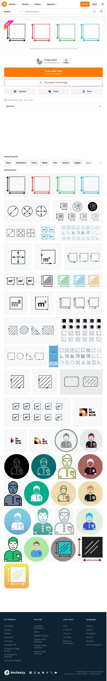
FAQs (64, 625)
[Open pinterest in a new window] (43, 675)
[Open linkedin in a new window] (39, 675)
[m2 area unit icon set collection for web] (42, 302)
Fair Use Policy (95, 675)
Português (88, 633)
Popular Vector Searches (39, 640)
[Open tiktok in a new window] (47, 675)
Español (87, 629)
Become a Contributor (67, 641)
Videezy (7, 633)
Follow (66, 63)
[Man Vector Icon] (66, 439)
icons (34, 162)
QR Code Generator (8, 661)
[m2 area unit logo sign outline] (16, 302)
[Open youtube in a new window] (56, 675)
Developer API (10, 644)
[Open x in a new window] (51, 675)
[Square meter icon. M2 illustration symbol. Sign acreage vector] (37, 411)
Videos (38, 4)
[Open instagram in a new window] (35, 675)
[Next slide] (97, 162)
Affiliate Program (40, 635)
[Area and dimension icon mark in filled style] (53, 185)
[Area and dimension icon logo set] (70, 281)
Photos (25, 4)
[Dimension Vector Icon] (63, 548)
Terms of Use (70, 675)
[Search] (94, 11)
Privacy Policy (82, 675)
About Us (66, 633)
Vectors (12, 4)
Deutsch (87, 636)
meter (44, 162)
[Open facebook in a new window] (30, 675)
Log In (94, 4)
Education (8, 640)
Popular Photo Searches (39, 646)
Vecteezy (8, 629)
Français (88, 640)
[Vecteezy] (4, 4)
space (89, 162)
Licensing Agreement (38, 626)
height (78, 162)
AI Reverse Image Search (12, 649)
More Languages (91, 644)
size (55, 162)
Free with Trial (53, 72)
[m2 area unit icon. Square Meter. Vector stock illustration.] (48, 232)
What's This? (28, 100)
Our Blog (66, 636)
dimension (21, 162)
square (66, 162)
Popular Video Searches (39, 652)
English (87, 625)
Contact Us (67, 629)
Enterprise (8, 636)
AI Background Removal (10, 655)
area (8, 162)
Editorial (50, 4)
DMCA (36, 631)
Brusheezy (8, 625)
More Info (10, 106)
